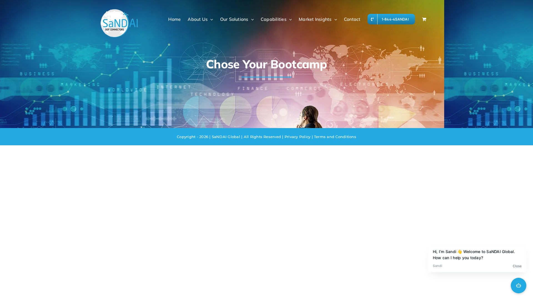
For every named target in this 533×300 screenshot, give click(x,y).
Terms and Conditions (334, 136)
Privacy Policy (297, 136)
